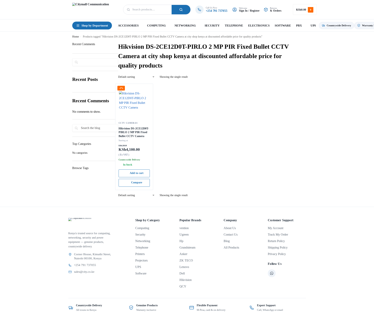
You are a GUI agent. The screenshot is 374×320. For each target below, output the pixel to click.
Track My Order (278, 234)
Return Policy (276, 241)
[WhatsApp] (272, 273)
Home (75, 36)
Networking (142, 241)
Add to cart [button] (137, 173)
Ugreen (184, 234)
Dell (182, 273)
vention (184, 228)
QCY (182, 286)
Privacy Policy (277, 254)
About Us (230, 228)
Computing (142, 228)
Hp (181, 241)
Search (181, 9)
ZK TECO (186, 260)
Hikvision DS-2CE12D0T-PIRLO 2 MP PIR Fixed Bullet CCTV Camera (134, 132)
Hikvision (185, 280)
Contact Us (231, 234)
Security (140, 234)
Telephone (141, 247)
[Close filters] (73, 186)
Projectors (141, 260)
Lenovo (184, 267)
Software (140, 273)
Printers (140, 254)
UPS (138, 267)
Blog (227, 241)
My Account (275, 228)
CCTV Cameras (128, 123)
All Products (231, 247)
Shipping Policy (278, 247)
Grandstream (187, 247)
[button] (304, 9)
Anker (183, 254)
